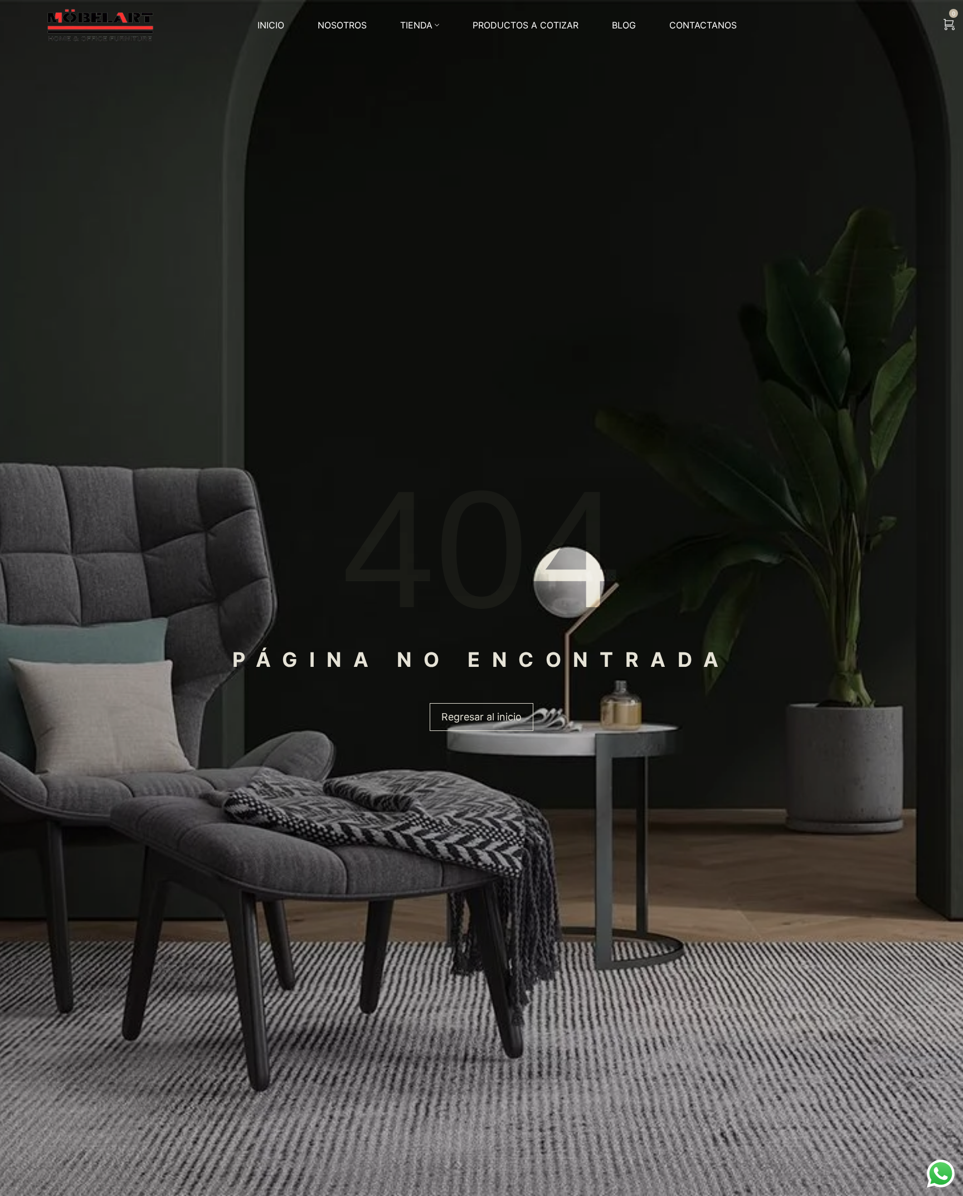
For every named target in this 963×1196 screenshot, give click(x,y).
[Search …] (920, 25)
